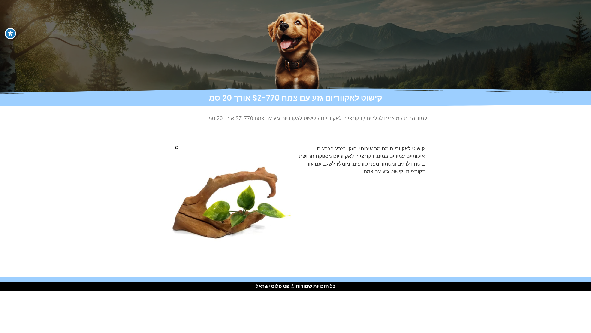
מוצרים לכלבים (383, 118)
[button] (176, 148)
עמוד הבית (415, 118)
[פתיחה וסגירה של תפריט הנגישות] (10, 33)
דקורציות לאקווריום (341, 118)
